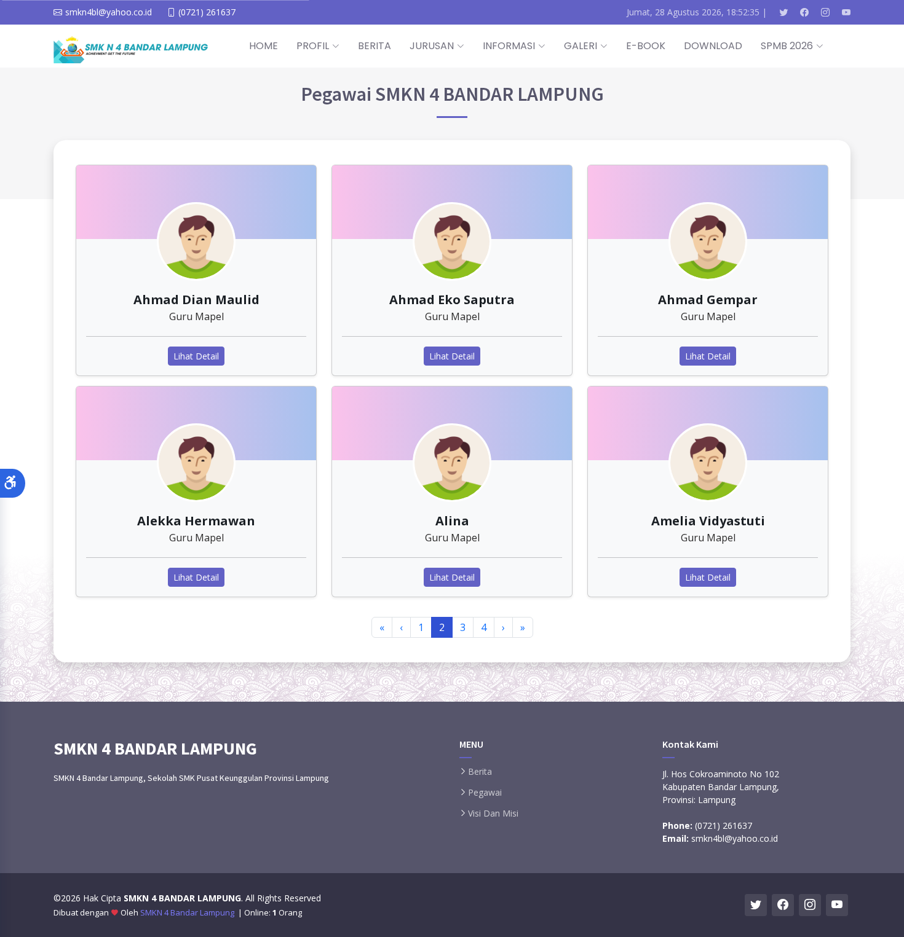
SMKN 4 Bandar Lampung (188, 912)
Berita (480, 771)
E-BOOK (645, 46)
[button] (12, 483)
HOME (263, 46)
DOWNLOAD (713, 46)
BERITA (374, 46)
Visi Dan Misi (493, 813)
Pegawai (485, 792)
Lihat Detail (196, 356)
